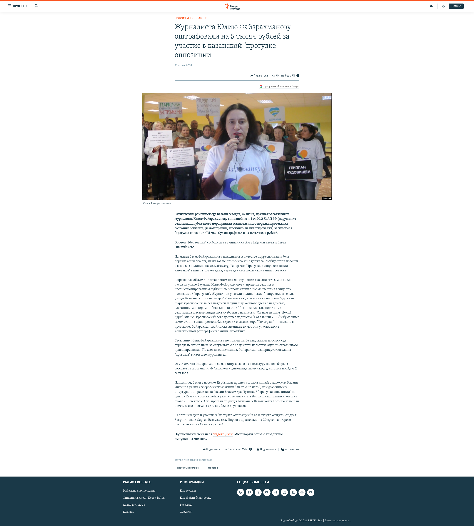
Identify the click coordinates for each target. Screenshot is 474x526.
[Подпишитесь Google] (240, 492)
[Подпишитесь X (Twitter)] (258, 492)
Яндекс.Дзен (223, 434)
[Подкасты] (302, 492)
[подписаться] (310, 492)
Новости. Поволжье (191, 18)
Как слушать (188, 490)
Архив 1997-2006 (134, 504)
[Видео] (432, 6)
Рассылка (186, 504)
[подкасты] (443, 6)
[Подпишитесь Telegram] (275, 492)
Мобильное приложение (139, 490)
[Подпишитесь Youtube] (266, 492)
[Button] (259, 75)
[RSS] (293, 492)
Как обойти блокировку (195, 497)
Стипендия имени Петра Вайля (144, 497)
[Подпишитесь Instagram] (284, 492)
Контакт (128, 511)
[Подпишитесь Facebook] (249, 492)
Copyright (186, 511)
